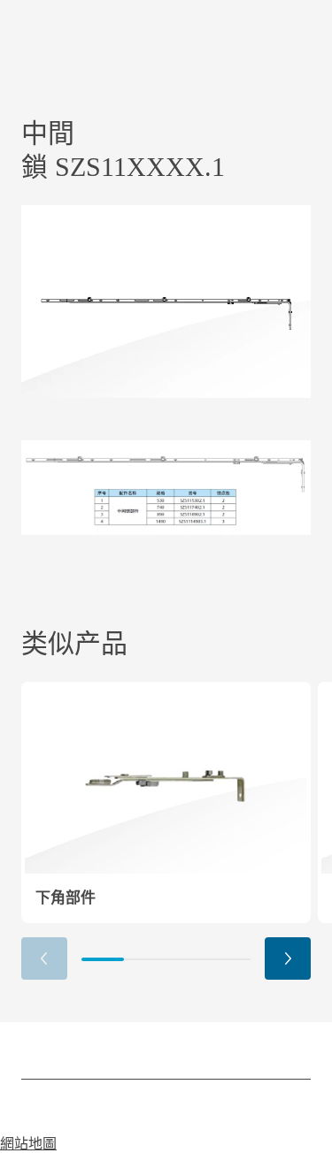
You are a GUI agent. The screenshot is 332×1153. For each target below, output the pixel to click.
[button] (288, 958)
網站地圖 (28, 1143)
